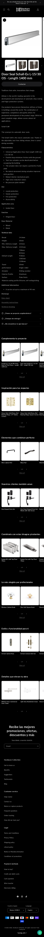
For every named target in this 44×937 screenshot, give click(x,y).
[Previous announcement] (4, 2)
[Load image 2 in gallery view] (22, 65)
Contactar (22, 84)
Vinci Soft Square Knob (27, 607)
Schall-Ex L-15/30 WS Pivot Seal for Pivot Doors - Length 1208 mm (10, 365)
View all (22, 377)
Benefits (7, 770)
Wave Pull (23, 463)
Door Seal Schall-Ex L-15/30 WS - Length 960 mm (28, 364)
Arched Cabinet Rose (8, 653)
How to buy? (8, 869)
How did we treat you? (12, 820)
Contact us (8, 801)
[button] (4, 9)
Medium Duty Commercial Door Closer (9, 702)
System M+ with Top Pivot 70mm (9, 560)
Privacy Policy (9, 838)
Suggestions (8, 774)
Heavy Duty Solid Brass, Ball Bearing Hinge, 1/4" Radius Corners (10, 414)
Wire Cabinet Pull (7, 463)
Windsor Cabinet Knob (8, 607)
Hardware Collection (18, 927)
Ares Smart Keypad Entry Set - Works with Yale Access (29, 510)
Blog (5, 784)
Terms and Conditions (11, 833)
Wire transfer (8, 883)
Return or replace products (13, 806)
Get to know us (9, 765)
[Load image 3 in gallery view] (33, 65)
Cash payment (9, 879)
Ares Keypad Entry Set (8, 509)
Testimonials (8, 779)
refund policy (8, 847)
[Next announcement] (40, 2)
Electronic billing (9, 888)
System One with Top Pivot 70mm (28, 560)
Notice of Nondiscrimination (14, 852)
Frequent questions (10, 811)
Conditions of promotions (13, 856)
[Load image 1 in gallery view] (10, 65)
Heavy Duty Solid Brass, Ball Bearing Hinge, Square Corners (29, 414)
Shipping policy (9, 842)
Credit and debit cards (11, 874)
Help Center (8, 797)
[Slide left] (2, 65)
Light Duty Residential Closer (29, 701)
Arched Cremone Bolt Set (28, 653)
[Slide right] (41, 65)
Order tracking (9, 815)
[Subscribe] (37, 746)
